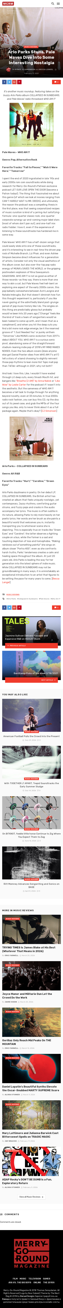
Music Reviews (31, 47)
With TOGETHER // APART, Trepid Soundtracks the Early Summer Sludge (31, 785)
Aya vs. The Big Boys (19, 1282)
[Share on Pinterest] (19, 82)
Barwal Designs (27, 1296)
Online (37, 1282)
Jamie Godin (11, 1002)
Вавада (6, 1299)
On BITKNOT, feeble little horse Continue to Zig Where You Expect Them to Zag (31, 835)
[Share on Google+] (14, 82)
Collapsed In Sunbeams (28, 599)
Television (34, 1279)
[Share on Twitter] (9, 82)
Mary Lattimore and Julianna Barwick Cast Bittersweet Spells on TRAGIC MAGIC (30, 1135)
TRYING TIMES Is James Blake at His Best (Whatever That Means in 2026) (28, 949)
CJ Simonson (28, 69)
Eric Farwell (11, 955)
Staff (18, 69)
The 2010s (49, 1282)
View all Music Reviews (29, 1197)
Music (23, 1279)
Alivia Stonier (12, 1095)
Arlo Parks (12, 599)
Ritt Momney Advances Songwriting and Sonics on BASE (31, 885)
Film (15, 1279)
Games (46, 1279)
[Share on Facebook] (4, 82)
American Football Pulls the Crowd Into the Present (31, 736)
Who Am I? (56, 599)
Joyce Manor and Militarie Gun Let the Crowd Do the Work (27, 995)
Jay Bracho (11, 1141)
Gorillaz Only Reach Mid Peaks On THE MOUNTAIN (26, 1042)
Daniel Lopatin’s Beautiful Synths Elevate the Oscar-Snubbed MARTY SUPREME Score (30, 1088)
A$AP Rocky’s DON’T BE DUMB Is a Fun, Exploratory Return (27, 1181)
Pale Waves (44, 599)
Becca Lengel (46, 69)
